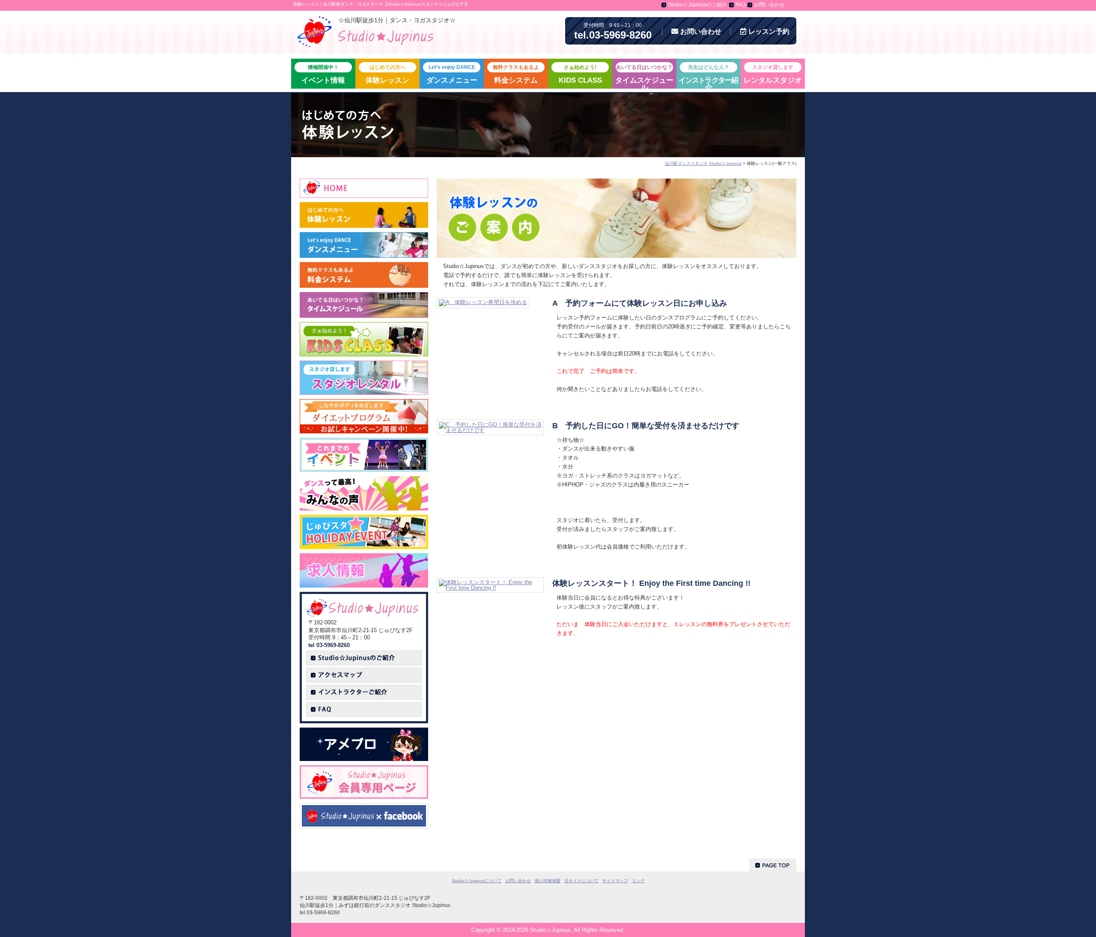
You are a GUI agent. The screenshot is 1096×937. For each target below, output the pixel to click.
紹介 (708, 76)
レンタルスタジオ (773, 74)
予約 (768, 31)
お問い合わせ (769, 5)
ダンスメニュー (451, 74)
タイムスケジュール (644, 76)
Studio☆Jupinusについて (476, 880)
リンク (638, 880)
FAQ (740, 5)
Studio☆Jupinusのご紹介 (697, 5)
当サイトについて (581, 880)
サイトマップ (615, 880)
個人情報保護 (547, 880)
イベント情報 (323, 74)
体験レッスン (387, 74)
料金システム (516, 74)
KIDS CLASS (580, 74)
